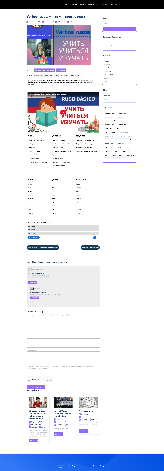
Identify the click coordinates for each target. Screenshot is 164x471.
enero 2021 (106, 68)
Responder (33, 282)
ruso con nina (109, 143)
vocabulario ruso (76, 75)
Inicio (66, 4)
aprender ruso (38, 75)
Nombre (29, 342)
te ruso (125, 151)
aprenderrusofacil (49, 22)
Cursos (81, 4)
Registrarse (106, 95)
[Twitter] (97, 466)
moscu (118, 128)
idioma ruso (50, 70)
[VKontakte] (107, 466)
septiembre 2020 (108, 75)
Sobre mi (74, 4)
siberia (116, 151)
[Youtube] (100, 466)
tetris (106, 155)
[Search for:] (119, 24)
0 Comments (60, 424)
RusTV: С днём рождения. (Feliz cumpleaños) (62, 413)
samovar (107, 151)
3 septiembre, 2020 (37, 422)
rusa (106, 140)
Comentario (30, 317)
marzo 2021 (106, 64)
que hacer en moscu (124, 136)
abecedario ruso (109, 113)
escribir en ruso (109, 124)
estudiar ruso (122, 124)
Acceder (105, 99)
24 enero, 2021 (60, 419)
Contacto (103, 4)
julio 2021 (106, 61)
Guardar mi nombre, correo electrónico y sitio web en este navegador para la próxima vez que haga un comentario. (60, 366)
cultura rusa (121, 117)
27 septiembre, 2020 (34, 22)
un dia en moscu (117, 155)
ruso (56, 75)
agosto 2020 (106, 78)
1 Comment (35, 427)
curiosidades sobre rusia (112, 121)
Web (28, 359)
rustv (129, 147)
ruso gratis (120, 143)
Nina (35, 288)
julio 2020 (106, 81)
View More (32, 440)
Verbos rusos (61, 70)
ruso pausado (109, 147)
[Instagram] (103, 466)
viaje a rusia (108, 159)
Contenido (92, 4)
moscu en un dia (110, 132)
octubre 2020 (107, 71)
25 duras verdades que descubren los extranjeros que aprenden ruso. (38, 415)
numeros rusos (123, 132)
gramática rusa (40, 70)
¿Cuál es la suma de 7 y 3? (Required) (37, 368)
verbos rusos (64, 75)
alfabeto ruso (123, 113)
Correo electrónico (32, 350)
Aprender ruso (86, 411)
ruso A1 (128, 140)
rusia (113, 140)
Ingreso (114, 4)
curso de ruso (128, 121)
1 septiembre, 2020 (87, 414)
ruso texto (120, 147)
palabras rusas (109, 136)
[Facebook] (93, 466)
